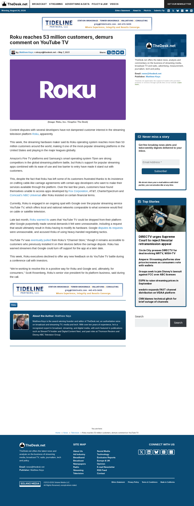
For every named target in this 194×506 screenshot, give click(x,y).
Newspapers (79, 464)
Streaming (78, 470)
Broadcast (78, 460)
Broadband (79, 457)
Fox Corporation (78, 191)
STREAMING (56, 4)
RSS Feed (102, 470)
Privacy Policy (133, 482)
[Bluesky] (118, 52)
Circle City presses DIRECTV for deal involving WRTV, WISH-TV (158, 252)
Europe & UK (103, 460)
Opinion (101, 464)
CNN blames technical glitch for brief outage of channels (158, 300)
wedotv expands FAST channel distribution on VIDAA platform (157, 291)
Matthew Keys (26, 52)
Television (78, 473)
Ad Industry (79, 454)
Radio (76, 467)
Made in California (168, 482)
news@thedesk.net (151, 73)
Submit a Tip (159, 11)
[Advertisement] (160, 106)
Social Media (103, 451)
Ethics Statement (122, 11)
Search (139, 316)
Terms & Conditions (149, 482)
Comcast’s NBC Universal (25, 195)
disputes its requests (110, 227)
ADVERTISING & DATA (77, 4)
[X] (109, 52)
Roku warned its (39, 219)
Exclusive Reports (106, 457)
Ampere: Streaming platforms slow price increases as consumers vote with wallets (160, 262)
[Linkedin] (113, 52)
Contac (100, 473)
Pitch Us (147, 11)
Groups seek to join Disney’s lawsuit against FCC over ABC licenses (160, 273)
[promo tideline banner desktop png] (68, 295)
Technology (103, 454)
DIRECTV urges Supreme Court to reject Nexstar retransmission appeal (157, 240)
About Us (137, 11)
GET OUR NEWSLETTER (179, 4)
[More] (122, 52)
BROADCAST (39, 4)
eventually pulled (41, 240)
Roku (35, 133)
